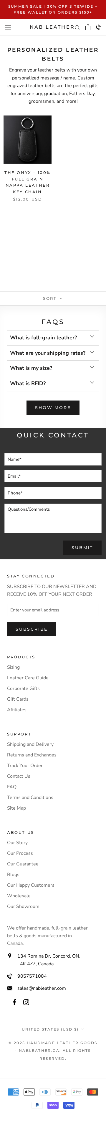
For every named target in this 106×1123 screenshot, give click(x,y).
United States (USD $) (50, 1029)
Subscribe (32, 629)
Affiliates (16, 710)
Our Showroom (23, 906)
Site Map (16, 808)
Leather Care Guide (28, 678)
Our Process (20, 853)
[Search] (77, 27)
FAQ (11, 787)
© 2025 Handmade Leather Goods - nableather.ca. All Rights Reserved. (53, 1051)
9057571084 (32, 976)
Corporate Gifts (23, 688)
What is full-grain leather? (43, 337)
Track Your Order (25, 765)
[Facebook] (14, 1002)
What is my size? (31, 368)
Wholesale (19, 896)
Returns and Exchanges (32, 755)
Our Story (17, 842)
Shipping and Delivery (30, 744)
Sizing (13, 667)
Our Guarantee (23, 864)
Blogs (13, 874)
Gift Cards (18, 699)
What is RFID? (28, 383)
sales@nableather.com (41, 988)
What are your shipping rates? (47, 353)
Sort (51, 298)
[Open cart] (87, 27)
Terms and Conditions (30, 797)
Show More (53, 407)
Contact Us (18, 776)
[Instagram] (26, 1002)
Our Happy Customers (30, 885)
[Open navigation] (8, 27)
